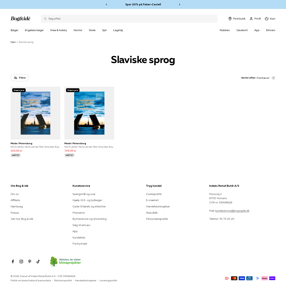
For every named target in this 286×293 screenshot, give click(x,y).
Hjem (13, 42)
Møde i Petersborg (21, 143)
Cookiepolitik (154, 194)
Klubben (225, 30)
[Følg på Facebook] (13, 261)
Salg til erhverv (81, 225)
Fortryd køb (79, 243)
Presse (15, 212)
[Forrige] (106, 4)
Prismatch (78, 212)
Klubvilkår (152, 212)
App (257, 30)
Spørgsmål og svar (83, 194)
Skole (92, 30)
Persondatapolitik (157, 218)
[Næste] (179, 4)
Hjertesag (17, 206)
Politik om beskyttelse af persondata (31, 280)
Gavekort (242, 30)
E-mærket (152, 200)
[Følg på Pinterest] (29, 261)
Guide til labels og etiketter (89, 206)
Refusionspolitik (63, 280)
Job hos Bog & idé (22, 218)
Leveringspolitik (108, 280)
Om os (15, 194)
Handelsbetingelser (158, 206)
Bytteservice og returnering (89, 218)
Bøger (14, 30)
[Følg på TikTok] (38, 261)
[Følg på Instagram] (21, 261)
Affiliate (15, 200)
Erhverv (270, 30)
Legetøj (118, 30)
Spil (104, 30)
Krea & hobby (58, 30)
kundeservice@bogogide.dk (232, 210)
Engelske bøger (34, 30)
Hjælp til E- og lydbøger (87, 200)
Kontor (78, 30)
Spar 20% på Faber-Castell (143, 4)
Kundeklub (78, 237)
